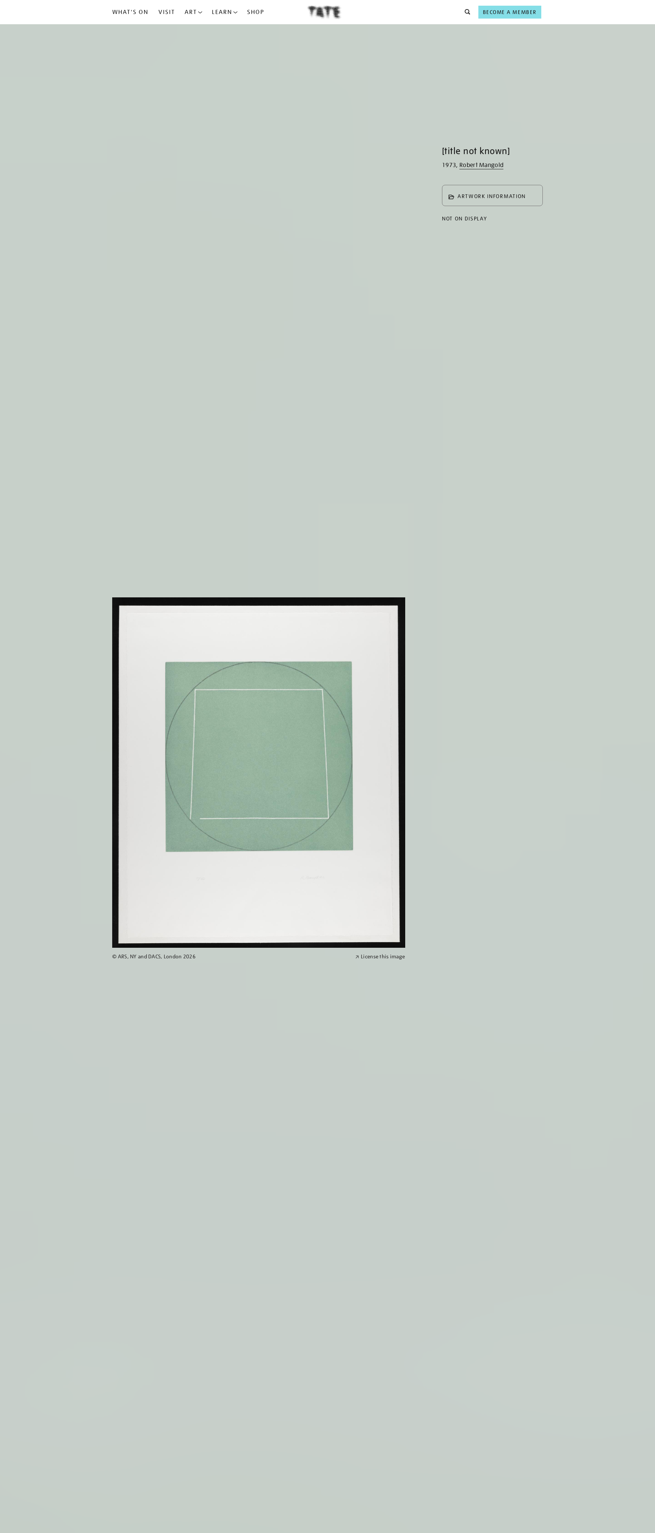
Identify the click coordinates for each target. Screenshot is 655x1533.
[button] (465, 12)
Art (191, 12)
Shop (255, 12)
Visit (166, 12)
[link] (230, 956)
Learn (222, 12)
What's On (130, 12)
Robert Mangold (481, 165)
